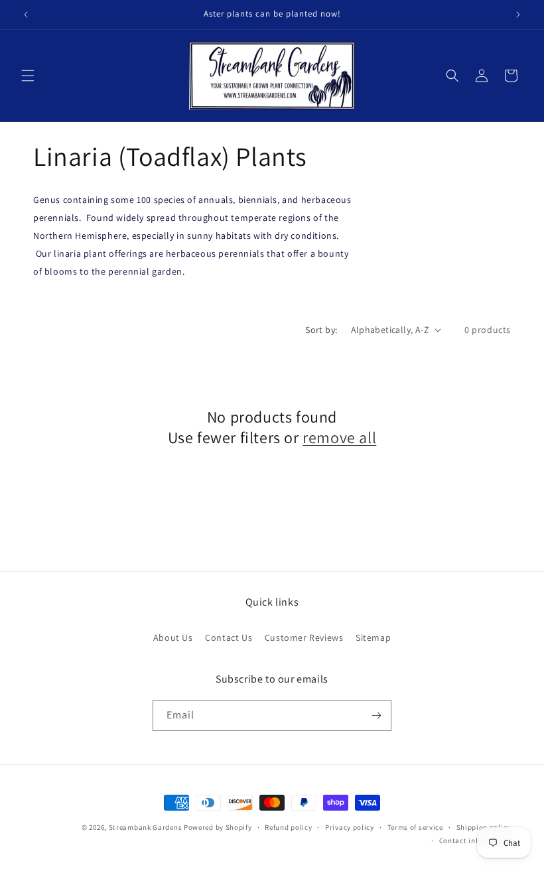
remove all (339, 437)
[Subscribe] (376, 715)
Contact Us (228, 637)
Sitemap (373, 637)
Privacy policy (349, 827)
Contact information (475, 840)
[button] (27, 75)
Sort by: (321, 330)
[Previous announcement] (25, 14)
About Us (173, 637)
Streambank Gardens (145, 827)
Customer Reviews (304, 637)
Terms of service (415, 827)
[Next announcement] (518, 14)
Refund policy (288, 827)
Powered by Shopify (218, 827)
